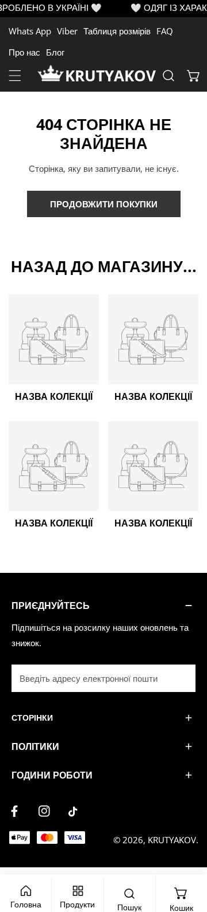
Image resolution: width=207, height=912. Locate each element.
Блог (55, 52)
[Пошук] (168, 75)
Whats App (30, 31)
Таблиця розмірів (117, 31)
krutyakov (110, 75)
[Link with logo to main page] (51, 75)
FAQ (164, 31)
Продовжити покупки (104, 204)
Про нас (24, 52)
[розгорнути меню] (15, 75)
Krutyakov (172, 840)
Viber (67, 31)
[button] (193, 75)
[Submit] (180, 678)
